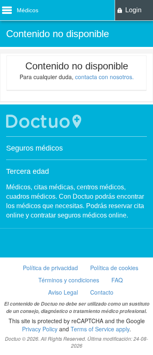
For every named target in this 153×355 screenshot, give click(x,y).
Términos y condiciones (68, 280)
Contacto (101, 292)
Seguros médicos (34, 148)
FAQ (117, 280)
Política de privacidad (50, 268)
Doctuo (45, 121)
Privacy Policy (40, 329)
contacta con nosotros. (104, 77)
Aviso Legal (63, 292)
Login (133, 10)
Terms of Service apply (100, 329)
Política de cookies (114, 268)
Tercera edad (27, 171)
